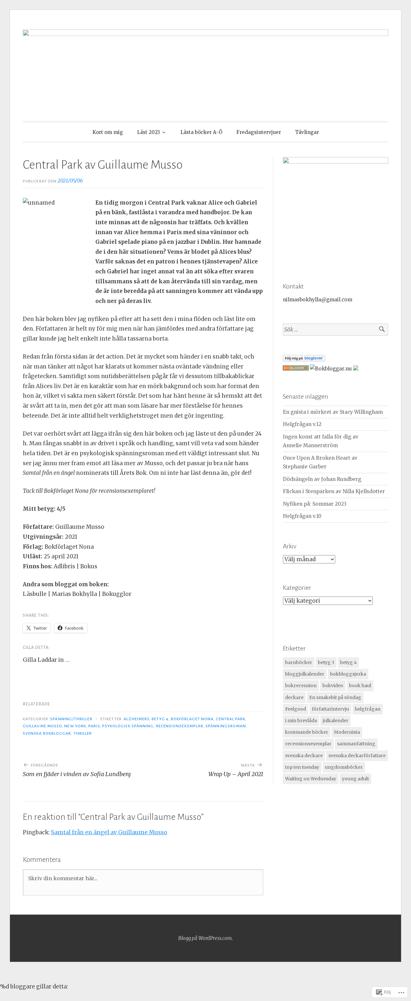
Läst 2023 (148, 132)
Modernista (347, 732)
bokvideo (332, 685)
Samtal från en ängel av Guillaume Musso (109, 832)
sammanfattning (356, 744)
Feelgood (295, 709)
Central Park (230, 719)
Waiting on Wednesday (310, 779)
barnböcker (298, 662)
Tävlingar (307, 132)
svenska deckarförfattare (357, 755)
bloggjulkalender (304, 674)
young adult (355, 779)
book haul (360, 685)
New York (75, 726)
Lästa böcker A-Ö (201, 132)
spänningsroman (226, 726)
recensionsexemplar (179, 726)
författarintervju (330, 709)
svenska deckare (304, 755)
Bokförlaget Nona (192, 719)
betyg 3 (326, 662)
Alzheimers (136, 719)
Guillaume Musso (42, 726)
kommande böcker (306, 732)
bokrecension (301, 685)
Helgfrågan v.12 (302, 424)
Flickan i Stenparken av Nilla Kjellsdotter (334, 491)
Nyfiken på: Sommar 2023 (314, 504)
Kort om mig (107, 132)
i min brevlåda (301, 720)
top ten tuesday (302, 767)
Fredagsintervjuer (258, 132)
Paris (94, 726)
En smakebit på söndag (335, 697)
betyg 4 (160, 719)
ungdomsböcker (344, 767)
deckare (294, 697)
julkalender (335, 720)
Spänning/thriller (71, 719)
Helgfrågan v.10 (302, 516)
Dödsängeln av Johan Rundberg (322, 479)
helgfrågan (367, 709)
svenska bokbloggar (47, 733)
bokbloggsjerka (348, 674)
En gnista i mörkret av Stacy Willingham (333, 412)
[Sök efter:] (335, 329)
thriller (83, 733)
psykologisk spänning (128, 726)
